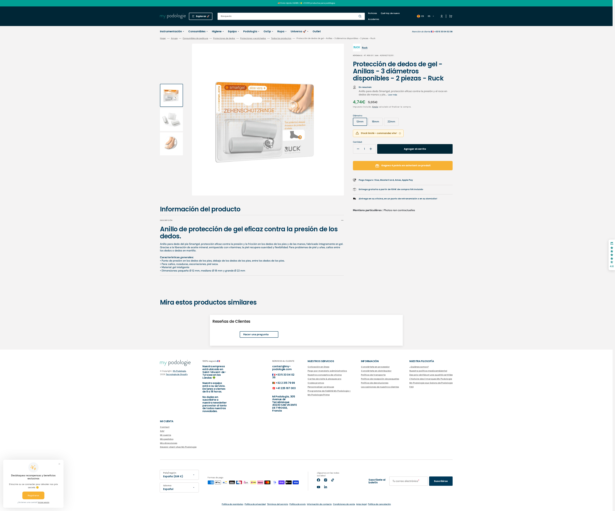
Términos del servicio (277, 504)
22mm (393, 123)
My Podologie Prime (319, 394)
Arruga (174, 38)
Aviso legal (361, 504)
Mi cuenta (165, 435)
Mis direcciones (168, 443)
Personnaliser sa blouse (321, 386)
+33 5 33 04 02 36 (283, 376)
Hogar (163, 38)
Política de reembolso (232, 504)
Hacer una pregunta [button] (256, 334)
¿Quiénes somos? (419, 367)
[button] (450, 16)
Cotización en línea (318, 367)
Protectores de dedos (224, 38)
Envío (375, 107)
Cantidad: (357, 142)
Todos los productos (281, 38)
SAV (162, 431)
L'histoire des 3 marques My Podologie (430, 378)
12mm (361, 123)
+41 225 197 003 (286, 388)
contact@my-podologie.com (282, 367)
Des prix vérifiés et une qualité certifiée (431, 374)
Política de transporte (373, 374)
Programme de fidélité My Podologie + (329, 390)
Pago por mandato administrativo (327, 370)
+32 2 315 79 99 (285, 383)
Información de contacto (319, 504)
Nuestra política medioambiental (428, 370)
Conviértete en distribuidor (376, 370)
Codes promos (316, 382)
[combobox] (291, 16)
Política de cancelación (379, 504)
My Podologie (179, 371)
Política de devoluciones (374, 382)
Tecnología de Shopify (177, 374)
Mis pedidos (166, 439)
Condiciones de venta (344, 504)
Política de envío (297, 504)
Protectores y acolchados (253, 38)
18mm (377, 123)
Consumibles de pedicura (195, 38)
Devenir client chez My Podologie (178, 447)
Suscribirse (441, 481)
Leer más (392, 94)
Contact (164, 427)
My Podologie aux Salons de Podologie (431, 382)
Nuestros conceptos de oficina (325, 374)
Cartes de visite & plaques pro (324, 378)
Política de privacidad (255, 504)
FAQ (411, 386)
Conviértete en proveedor (375, 367)
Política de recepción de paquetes (380, 378)
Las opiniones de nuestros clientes (380, 386)
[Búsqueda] (360, 16)
